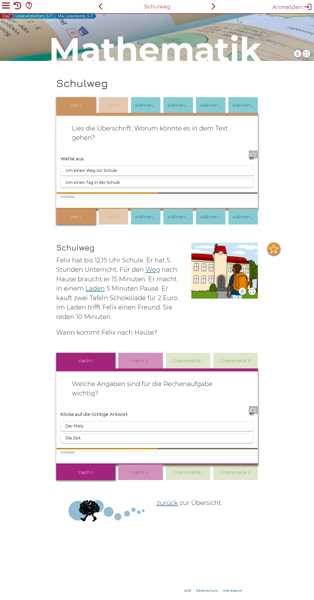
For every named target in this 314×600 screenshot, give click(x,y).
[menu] (6, 6)
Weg (152, 269)
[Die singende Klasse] (213, 6)
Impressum (232, 590)
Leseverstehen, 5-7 (33, 16)
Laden (95, 288)
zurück (167, 502)
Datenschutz (207, 590)
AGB (187, 590)
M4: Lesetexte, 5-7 (75, 16)
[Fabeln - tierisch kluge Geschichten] (101, 6)
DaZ (6, 16)
